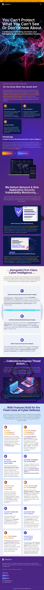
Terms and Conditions (12, 569)
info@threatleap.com (7, 582)
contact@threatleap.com (8, 580)
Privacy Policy (4, 569)
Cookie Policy (19, 569)
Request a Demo (8, 153)
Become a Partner (23, 153)
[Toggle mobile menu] (41, 4)
